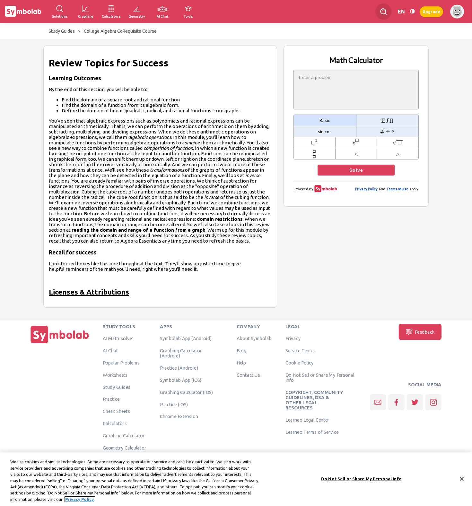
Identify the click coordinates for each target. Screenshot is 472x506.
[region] (236, 479)
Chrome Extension (179, 416)
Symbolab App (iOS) (181, 379)
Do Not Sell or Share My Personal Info (319, 377)
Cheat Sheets (116, 411)
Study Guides (61, 31)
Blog (241, 350)
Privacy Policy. (79, 499)
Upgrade (431, 11)
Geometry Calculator (124, 447)
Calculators (115, 423)
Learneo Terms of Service (311, 431)
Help (241, 362)
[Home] (60, 343)
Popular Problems (121, 362)
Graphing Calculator (124, 435)
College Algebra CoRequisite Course (120, 31)
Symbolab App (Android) (186, 338)
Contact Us (248, 374)
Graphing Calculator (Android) (181, 353)
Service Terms (300, 350)
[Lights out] (412, 11)
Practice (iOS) (174, 404)
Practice (111, 399)
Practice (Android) (179, 368)
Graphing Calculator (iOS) (186, 392)
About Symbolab (254, 338)
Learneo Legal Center (307, 420)
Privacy (293, 338)
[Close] (462, 479)
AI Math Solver (118, 338)
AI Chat (110, 350)
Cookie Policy (299, 362)
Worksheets (115, 374)
